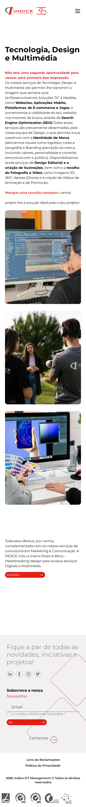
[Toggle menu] (77, 11)
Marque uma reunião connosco (31, 193)
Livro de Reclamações (43, 760)
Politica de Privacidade (46, 714)
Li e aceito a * (38, 714)
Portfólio (13, 575)
